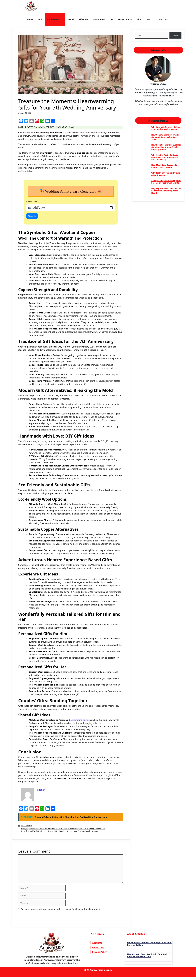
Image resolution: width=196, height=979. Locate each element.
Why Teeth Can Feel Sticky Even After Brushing (165, 174)
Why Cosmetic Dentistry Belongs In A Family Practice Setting (166, 128)
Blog (139, 19)
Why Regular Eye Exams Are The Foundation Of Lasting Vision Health (166, 190)
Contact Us (162, 19)
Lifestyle (83, 19)
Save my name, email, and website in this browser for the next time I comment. (61, 909)
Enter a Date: (31, 201)
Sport (149, 19)
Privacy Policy (99, 951)
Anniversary (53, 19)
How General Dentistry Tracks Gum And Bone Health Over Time (165, 137)
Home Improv (125, 19)
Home (30, 19)
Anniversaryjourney (101, 970)
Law (111, 19)
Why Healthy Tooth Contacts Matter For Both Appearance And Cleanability (164, 157)
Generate (32, 216)
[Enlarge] (168, 59)
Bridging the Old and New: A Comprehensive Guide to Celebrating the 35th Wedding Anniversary (63, 828)
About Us (97, 942)
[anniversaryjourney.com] (31, 6)
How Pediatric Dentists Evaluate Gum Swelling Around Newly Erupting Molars (166, 147)
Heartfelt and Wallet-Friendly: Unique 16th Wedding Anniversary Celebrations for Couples (60, 831)
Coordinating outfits (79, 719)
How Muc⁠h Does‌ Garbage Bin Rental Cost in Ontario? (164, 166)
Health (71, 19)
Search (175, 35)
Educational (99, 19)
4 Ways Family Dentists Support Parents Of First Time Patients (166, 181)
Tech (40, 19)
